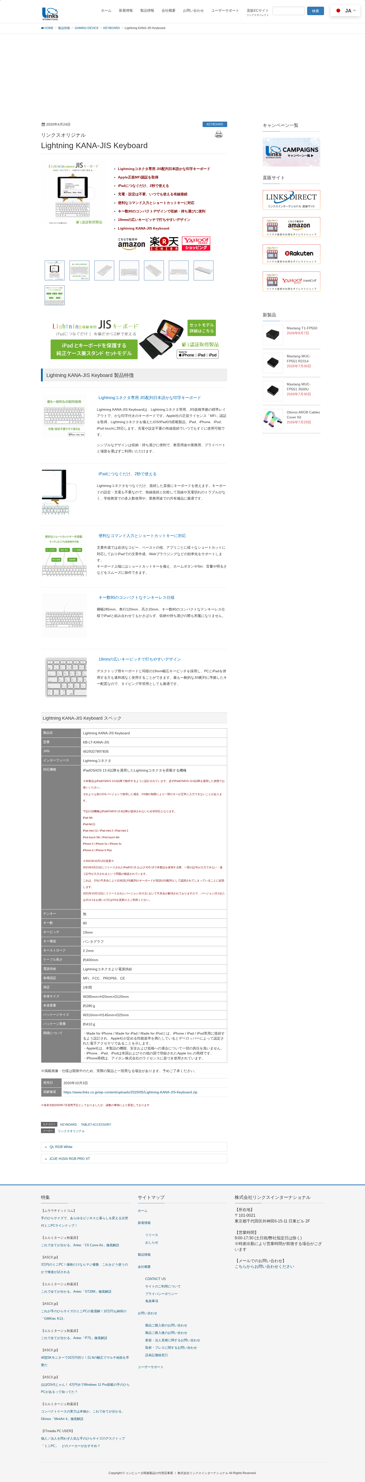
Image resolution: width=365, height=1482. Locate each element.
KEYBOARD (215, 124)
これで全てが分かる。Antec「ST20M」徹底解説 (76, 1291)
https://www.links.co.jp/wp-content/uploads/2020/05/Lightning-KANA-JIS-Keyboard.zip (130, 1092)
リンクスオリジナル (71, 1131)
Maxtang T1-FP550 (302, 328)
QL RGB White (61, 1147)
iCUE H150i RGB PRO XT (70, 1159)
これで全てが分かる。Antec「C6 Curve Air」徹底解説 (80, 1245)
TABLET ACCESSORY (96, 1124)
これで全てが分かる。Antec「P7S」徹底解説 (74, 1338)
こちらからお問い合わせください (264, 1266)
